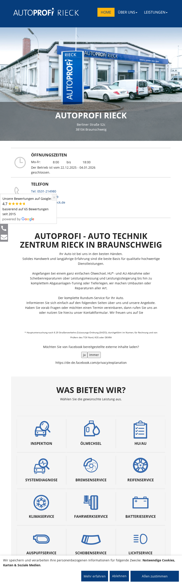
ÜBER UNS (126, 12)
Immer (94, 355)
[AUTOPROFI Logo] (31, 12)
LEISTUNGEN (154, 12)
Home (106, 12)
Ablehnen (119, 576)
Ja (84, 355)
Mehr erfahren (95, 576)
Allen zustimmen (155, 576)
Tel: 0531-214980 (43, 191)
